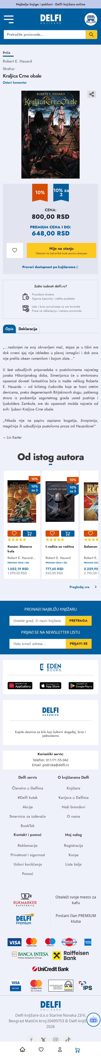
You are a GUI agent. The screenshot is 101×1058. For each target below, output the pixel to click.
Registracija (73, 845)
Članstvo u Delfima (27, 788)
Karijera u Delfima (73, 797)
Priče (6, 52)
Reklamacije (28, 845)
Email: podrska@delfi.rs (50, 765)
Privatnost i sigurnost (28, 855)
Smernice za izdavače (27, 816)
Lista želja (73, 864)
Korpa (73, 855)
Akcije (28, 807)
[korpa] (29, 534)
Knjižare (73, 788)
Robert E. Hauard (17, 61)
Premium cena (45, 227)
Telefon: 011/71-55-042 (50, 760)
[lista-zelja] (14, 534)
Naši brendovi (73, 807)
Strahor (9, 68)
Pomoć (27, 873)
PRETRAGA (78, 620)
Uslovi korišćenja (28, 864)
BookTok (28, 825)
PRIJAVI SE (79, 643)
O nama (73, 816)
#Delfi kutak (28, 797)
